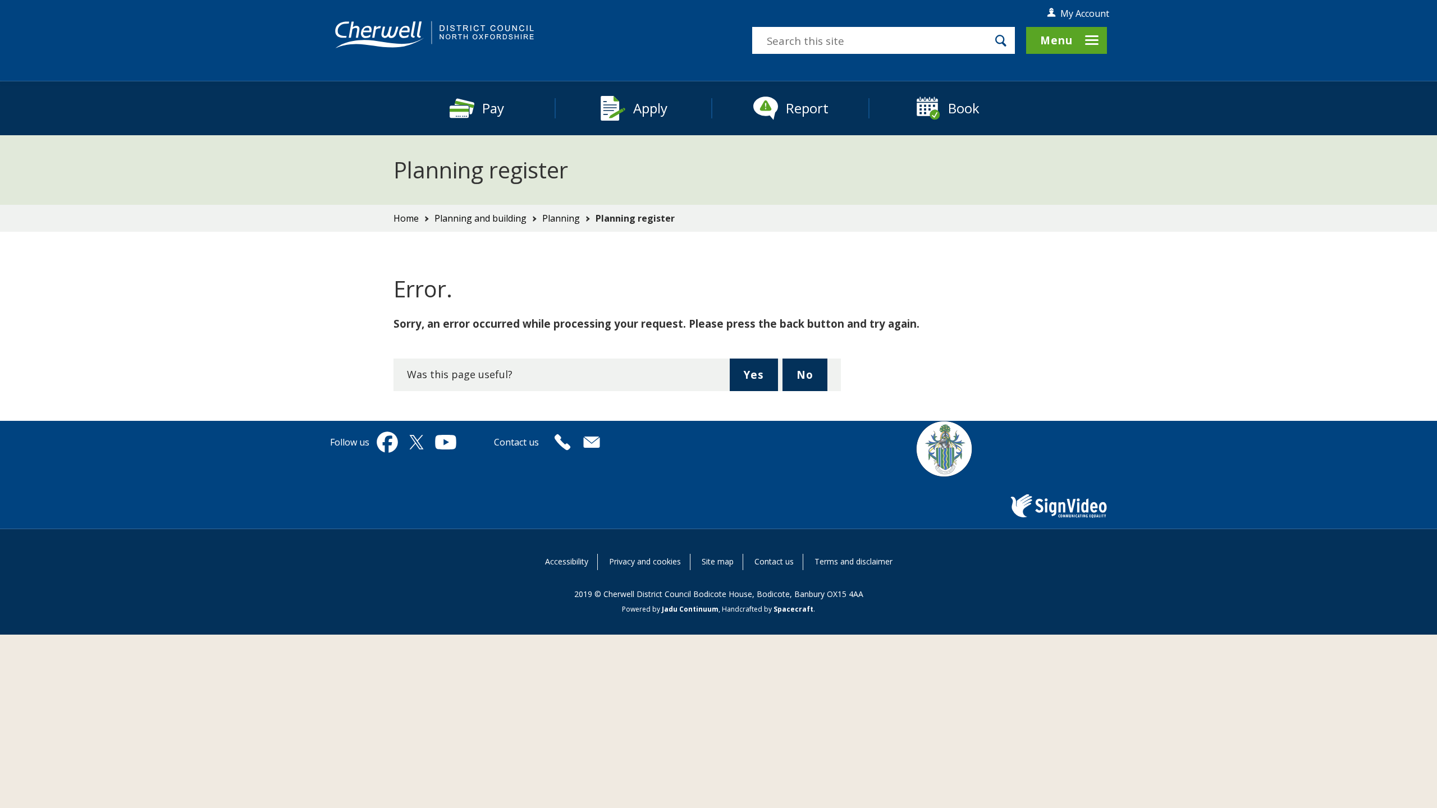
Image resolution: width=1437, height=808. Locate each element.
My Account (1084, 13)
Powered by (670, 609)
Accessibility (566, 561)
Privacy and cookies (645, 561)
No (812, 379)
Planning (561, 218)
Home (406, 218)
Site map (718, 561)
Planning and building (480, 218)
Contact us (774, 561)
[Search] (1001, 40)
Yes (760, 379)
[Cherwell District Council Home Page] (434, 34)
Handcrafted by (767, 609)
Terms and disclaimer (853, 561)
